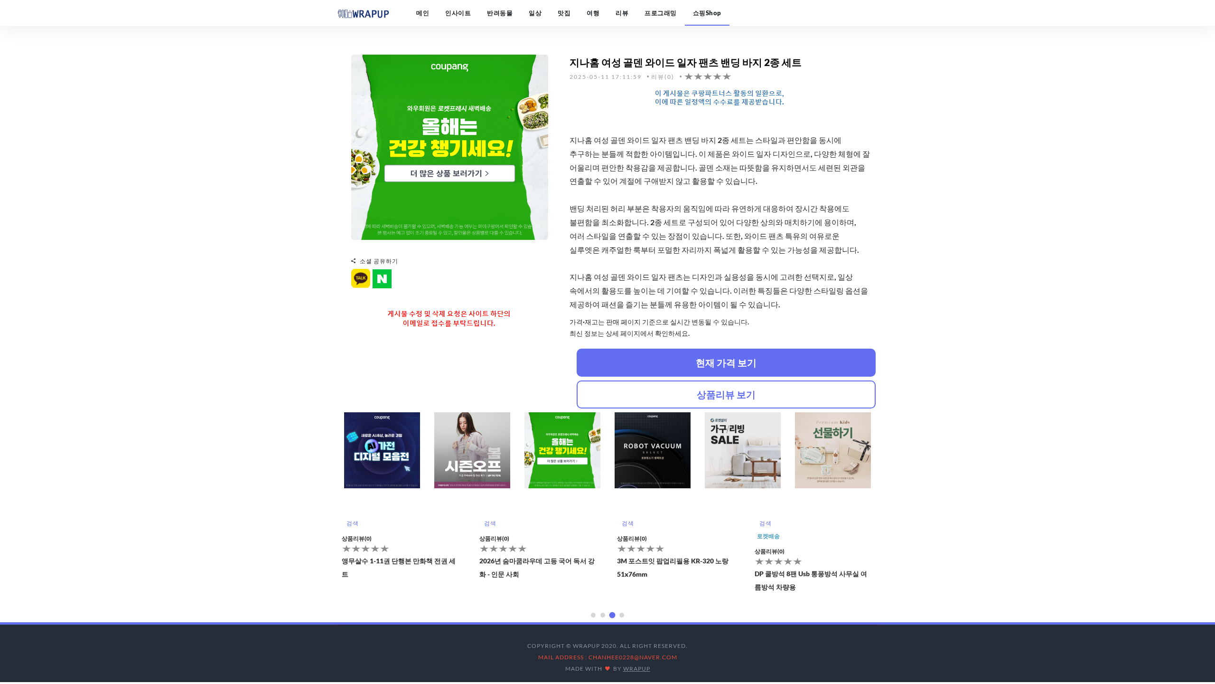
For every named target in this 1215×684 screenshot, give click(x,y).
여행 (593, 13)
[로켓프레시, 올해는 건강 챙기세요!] (449, 146)
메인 (422, 13)
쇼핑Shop (707, 13)
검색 (352, 523)
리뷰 (622, 13)
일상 (535, 13)
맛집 (564, 13)
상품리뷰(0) (357, 538)
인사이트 (458, 13)
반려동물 (500, 13)
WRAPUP (636, 668)
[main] (363, 13)
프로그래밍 (661, 13)
